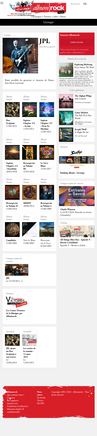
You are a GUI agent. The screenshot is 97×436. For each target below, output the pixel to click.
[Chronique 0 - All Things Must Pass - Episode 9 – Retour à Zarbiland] (77, 236)
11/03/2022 (28, 129)
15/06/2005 (11, 243)
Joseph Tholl (80, 129)
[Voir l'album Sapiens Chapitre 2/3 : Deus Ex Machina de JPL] (46, 116)
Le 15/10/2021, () (14, 281)
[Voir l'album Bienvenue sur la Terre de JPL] (46, 236)
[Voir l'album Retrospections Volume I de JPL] (46, 199)
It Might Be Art (82, 132)
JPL (8, 278)
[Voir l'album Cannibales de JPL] (12, 236)
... (7, 319)
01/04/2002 (46, 246)
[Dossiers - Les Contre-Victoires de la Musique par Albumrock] (16, 302)
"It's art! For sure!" (81, 136)
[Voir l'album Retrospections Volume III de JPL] (29, 159)
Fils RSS (40, 403)
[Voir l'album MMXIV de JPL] (29, 199)
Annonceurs (12, 403)
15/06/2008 (46, 208)
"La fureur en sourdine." (83, 102)
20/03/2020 (11, 171)
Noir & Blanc (29, 240)
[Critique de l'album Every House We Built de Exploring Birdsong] (66, 76)
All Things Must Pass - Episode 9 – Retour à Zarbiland (76, 241)
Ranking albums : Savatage (72, 173)
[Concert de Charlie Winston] (77, 205)
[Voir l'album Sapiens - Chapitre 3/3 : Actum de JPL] (29, 116)
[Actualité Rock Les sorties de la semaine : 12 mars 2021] (29, 341)
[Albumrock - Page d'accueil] (48, 13)
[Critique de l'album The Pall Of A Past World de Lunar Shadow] (66, 124)
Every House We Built (84, 67)
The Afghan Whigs (83, 96)
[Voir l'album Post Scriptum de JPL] (12, 116)
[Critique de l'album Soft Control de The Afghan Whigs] (66, 107)
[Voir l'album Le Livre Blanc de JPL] (46, 159)
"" (76, 81)
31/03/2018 (28, 171)
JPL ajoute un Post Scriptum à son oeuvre (11, 352)
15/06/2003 (28, 243)
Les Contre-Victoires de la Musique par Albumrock (15, 313)
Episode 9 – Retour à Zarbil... (73, 245)
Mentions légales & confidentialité (15, 410)
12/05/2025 (11, 126)
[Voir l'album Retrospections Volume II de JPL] (12, 199)
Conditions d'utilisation (17, 406)
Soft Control (80, 98)
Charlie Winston (67, 209)
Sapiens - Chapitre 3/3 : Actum (29, 123)
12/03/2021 (46, 131)
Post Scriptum (10, 122)
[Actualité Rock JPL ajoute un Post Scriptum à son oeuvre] (12, 341)
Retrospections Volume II (12, 204)
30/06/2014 (28, 206)
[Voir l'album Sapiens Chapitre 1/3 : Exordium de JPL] (12, 159)
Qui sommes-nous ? (15, 394)
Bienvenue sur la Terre (46, 242)
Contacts (11, 397)
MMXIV (27, 203)
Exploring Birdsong (83, 64)
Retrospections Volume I (46, 204)
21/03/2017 (46, 168)
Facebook (41, 397)
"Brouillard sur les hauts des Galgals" (83, 123)
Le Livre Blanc (44, 164)
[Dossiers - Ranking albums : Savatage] (77, 168)
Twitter (40, 400)
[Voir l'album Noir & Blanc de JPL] (29, 236)
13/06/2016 (11, 208)
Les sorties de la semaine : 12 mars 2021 (29, 352)
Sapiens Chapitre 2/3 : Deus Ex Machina (46, 124)
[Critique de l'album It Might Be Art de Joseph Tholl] (66, 141)
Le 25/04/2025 (11, 361)
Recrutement (12, 400)
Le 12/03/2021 (28, 361)
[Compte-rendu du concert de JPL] (16, 273)
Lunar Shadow (81, 112)
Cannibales (11, 240)
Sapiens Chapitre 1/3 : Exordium (12, 166)
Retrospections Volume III (29, 166)
